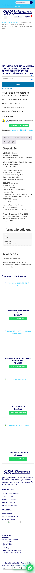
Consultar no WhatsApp (19, 125)
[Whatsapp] (10, 2)
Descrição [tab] (7, 138)
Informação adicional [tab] (22, 138)
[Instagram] (6, 2)
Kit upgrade (28, 130)
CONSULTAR (18, 84)
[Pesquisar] (31, 2)
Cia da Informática (12, 22)
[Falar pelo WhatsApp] (30, 567)
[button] (5, 17)
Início (4, 22)
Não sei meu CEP (7, 88)
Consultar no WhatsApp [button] (18, 318)
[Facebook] (2, 2)
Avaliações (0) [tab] (9, 142)
